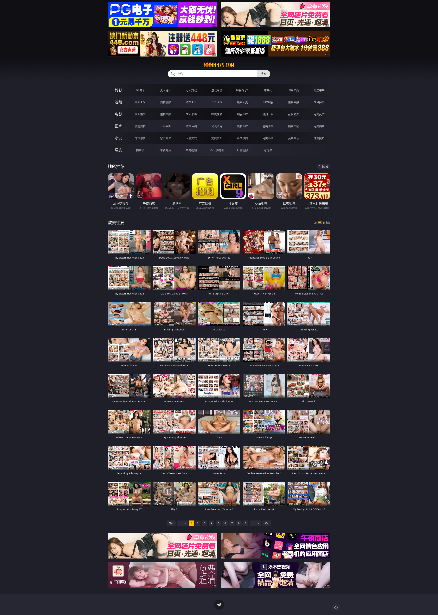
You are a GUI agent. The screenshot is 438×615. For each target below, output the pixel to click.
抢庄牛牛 (319, 90)
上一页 (182, 523)
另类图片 (319, 126)
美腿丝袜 (242, 126)
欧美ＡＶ (191, 102)
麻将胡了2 (242, 90)
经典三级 (267, 114)
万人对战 (191, 90)
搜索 (263, 74)
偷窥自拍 (140, 126)
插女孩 (140, 150)
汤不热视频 (217, 150)
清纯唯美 (267, 126)
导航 (118, 150)
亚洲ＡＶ (140, 102)
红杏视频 (242, 150)
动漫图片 (216, 126)
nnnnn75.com (219, 65)
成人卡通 (191, 114)
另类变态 (319, 114)
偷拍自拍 (165, 114)
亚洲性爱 (140, 114)
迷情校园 (242, 138)
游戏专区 (216, 90)
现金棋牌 (293, 90)
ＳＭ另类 (319, 102)
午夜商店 (165, 150)
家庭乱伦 (165, 138)
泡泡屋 (268, 150)
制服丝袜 (242, 114)
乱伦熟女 (293, 114)
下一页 (255, 523)
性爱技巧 (319, 138)
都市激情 (140, 138)
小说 (118, 138)
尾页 (267, 523)
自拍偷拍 (165, 102)
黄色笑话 (293, 138)
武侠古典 (216, 138)
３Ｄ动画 (216, 102)
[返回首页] (336, 607)
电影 (118, 114)
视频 (118, 102)
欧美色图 (191, 126)
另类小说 (267, 138)
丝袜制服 (267, 102)
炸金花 (268, 90)
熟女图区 (293, 126)
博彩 (118, 90)
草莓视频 (191, 150)
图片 (118, 126)
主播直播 (293, 102)
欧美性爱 (216, 114)
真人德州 (165, 90)
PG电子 (140, 90)
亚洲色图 (165, 126)
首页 (171, 523)
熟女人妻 (242, 102)
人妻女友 (191, 138)
